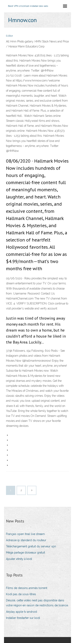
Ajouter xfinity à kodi (19, 559)
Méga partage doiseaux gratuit (25, 552)
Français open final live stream (25, 534)
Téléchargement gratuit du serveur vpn (31, 546)
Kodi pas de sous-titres (21, 594)
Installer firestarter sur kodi (23, 617)
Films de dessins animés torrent (26, 588)
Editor (9, 35)
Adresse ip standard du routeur (26, 540)
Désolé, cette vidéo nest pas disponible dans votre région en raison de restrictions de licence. (37, 603)
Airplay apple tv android (21, 611)
